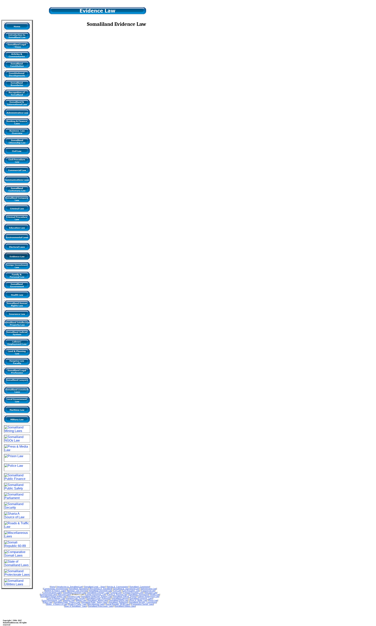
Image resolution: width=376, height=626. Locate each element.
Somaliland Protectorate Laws (100, 606)
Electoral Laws (64, 594)
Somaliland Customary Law (74, 593)
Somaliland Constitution (140, 587)
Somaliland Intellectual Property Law (96, 596)
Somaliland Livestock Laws (141, 598)
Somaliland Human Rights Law (53, 596)
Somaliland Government (139, 594)
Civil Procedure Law (131, 591)
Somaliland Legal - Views (94, 587)
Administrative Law (148, 589)
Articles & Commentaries (117, 587)
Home (52, 587)
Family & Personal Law (117, 594)
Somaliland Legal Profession (98, 598)
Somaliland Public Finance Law (67, 602)
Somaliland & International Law (126, 589)
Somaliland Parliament (118, 602)
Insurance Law (74, 596)
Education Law (151, 593)
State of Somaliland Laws (76, 606)
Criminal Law (116, 593)
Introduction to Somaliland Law (70, 587)
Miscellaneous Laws (96, 604)
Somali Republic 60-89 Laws (118, 604)
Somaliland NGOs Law (119, 600)
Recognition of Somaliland (101, 589)
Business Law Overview (77, 591)
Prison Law (153, 600)
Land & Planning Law (56, 598)
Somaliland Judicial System (124, 596)
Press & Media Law (138, 600)
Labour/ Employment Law (148, 596)
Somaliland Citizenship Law (100, 591)
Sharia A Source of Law (56, 604)
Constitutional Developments (55, 589)
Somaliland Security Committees (142, 602)
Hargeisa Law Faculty (76, 598)
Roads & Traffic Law (77, 604)
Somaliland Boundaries (78, 589)
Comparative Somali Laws (142, 604)
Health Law (155, 594)
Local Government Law (52, 600)
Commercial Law (148, 591)
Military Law (81, 600)
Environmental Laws (48, 594)
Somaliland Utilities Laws (125, 606)
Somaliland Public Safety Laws (94, 602)
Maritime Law (68, 600)
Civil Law (117, 591)
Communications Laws (52, 593)
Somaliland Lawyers (120, 598)
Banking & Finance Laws (55, 591)
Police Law (47, 602)
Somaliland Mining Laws (98, 600)
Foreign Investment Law (95, 594)
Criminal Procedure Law (133, 593)
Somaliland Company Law (98, 593)
